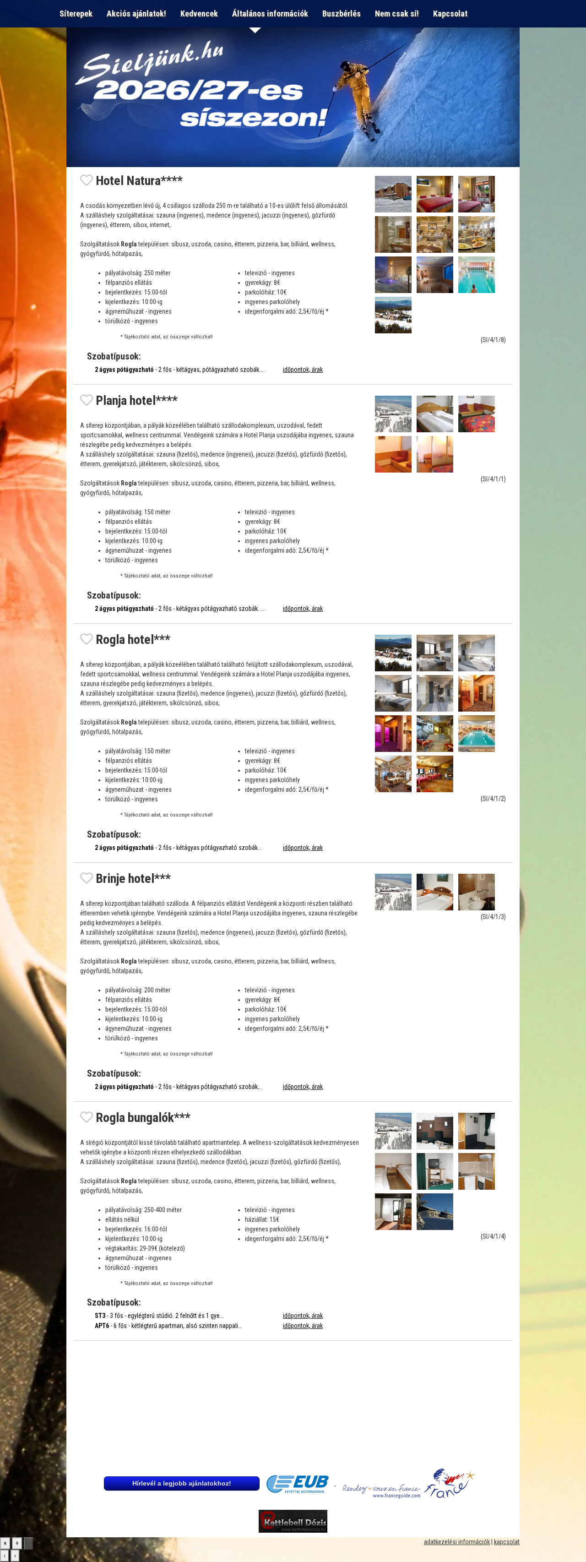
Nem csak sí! (397, 13)
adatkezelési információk (457, 1542)
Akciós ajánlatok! (136, 13)
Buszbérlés (341, 13)
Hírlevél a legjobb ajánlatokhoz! (181, 1483)
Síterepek (76, 13)
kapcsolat (507, 1542)
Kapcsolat (452, 13)
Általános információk (270, 13)
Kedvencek (199, 13)
